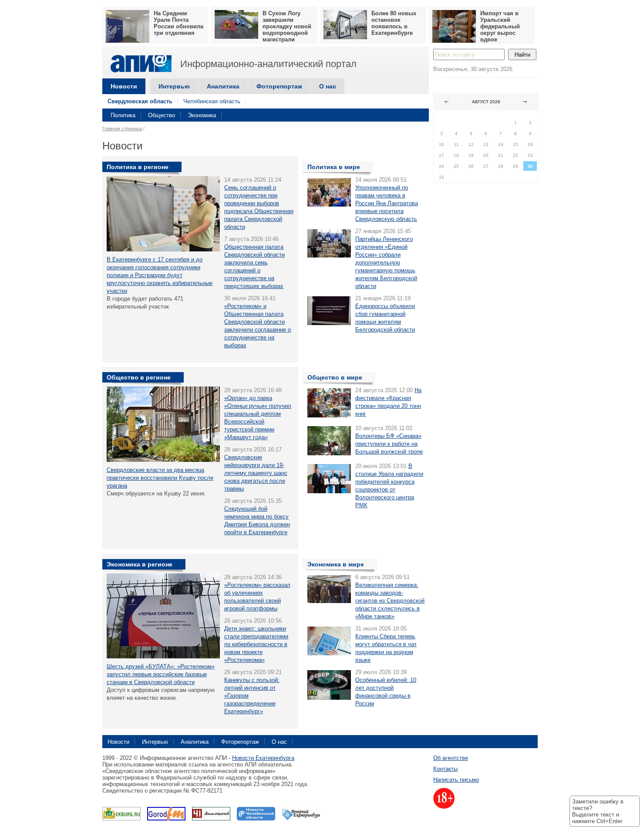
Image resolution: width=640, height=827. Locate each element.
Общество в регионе (139, 377)
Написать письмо (456, 779)
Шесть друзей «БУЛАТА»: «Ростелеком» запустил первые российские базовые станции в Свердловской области (161, 674)
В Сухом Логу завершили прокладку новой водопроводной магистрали (287, 26)
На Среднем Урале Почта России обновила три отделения (178, 23)
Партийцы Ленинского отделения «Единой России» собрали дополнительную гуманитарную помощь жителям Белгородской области (386, 262)
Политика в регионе (137, 166)
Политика (123, 115)
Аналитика (223, 86)
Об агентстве (450, 758)
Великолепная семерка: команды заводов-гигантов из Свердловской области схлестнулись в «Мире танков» (389, 601)
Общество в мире (334, 377)
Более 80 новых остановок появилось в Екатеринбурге (393, 23)
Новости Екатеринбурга (263, 758)
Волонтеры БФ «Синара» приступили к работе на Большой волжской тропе (389, 444)
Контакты (445, 769)
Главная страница (122, 128)
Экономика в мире (335, 564)
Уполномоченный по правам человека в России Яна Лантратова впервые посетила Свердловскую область (386, 203)
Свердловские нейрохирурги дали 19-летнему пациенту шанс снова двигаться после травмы (255, 473)
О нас (327, 86)
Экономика (202, 115)
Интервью (174, 86)
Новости (124, 86)
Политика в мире (333, 166)
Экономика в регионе (139, 564)
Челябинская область (211, 101)
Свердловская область (140, 101)
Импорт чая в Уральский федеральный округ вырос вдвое (500, 26)
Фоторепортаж (279, 86)
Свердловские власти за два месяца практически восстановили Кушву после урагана (160, 478)
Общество (161, 115)
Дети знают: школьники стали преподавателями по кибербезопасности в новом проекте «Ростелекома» (256, 644)
